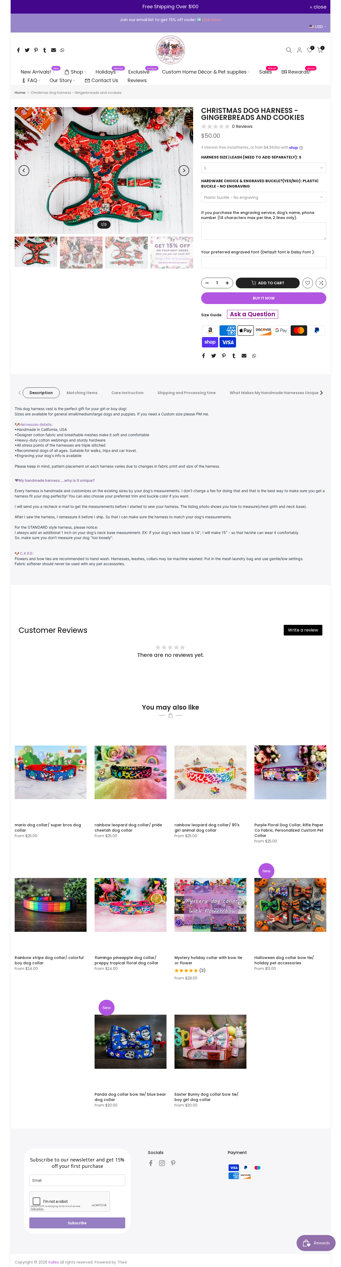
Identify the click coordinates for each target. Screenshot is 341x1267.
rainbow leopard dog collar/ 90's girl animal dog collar (206, 827)
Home (20, 92)
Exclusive (142, 71)
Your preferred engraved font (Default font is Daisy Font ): (258, 252)
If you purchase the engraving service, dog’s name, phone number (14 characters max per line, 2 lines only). (257, 215)
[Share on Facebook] (18, 50)
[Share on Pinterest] (36, 50)
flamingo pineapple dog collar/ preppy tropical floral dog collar (127, 960)
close (24, 7)
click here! (211, 19)
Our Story (61, 80)
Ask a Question (252, 314)
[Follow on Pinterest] (173, 1163)
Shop (77, 71)
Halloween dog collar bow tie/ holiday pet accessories (284, 960)
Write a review (303, 630)
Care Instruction (127, 392)
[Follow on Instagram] (162, 1163)
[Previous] (24, 170)
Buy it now (264, 298)
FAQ (32, 80)
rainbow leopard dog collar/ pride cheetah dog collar (128, 827)
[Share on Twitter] (27, 50)
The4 (122, 1262)
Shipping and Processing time (186, 392)
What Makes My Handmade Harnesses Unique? (275, 392)
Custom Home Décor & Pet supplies (204, 71)
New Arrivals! (40, 71)
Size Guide (211, 315)
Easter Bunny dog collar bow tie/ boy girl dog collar (206, 1097)
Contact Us (104, 80)
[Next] (183, 170)
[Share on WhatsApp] (62, 50)
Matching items (82, 392)
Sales (267, 71)
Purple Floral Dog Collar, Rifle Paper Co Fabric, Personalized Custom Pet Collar (288, 830)
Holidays (109, 71)
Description (41, 392)
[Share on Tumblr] (44, 50)
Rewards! (301, 71)
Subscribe (77, 1222)
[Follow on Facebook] (151, 1163)
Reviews (137, 80)
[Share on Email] (53, 50)
